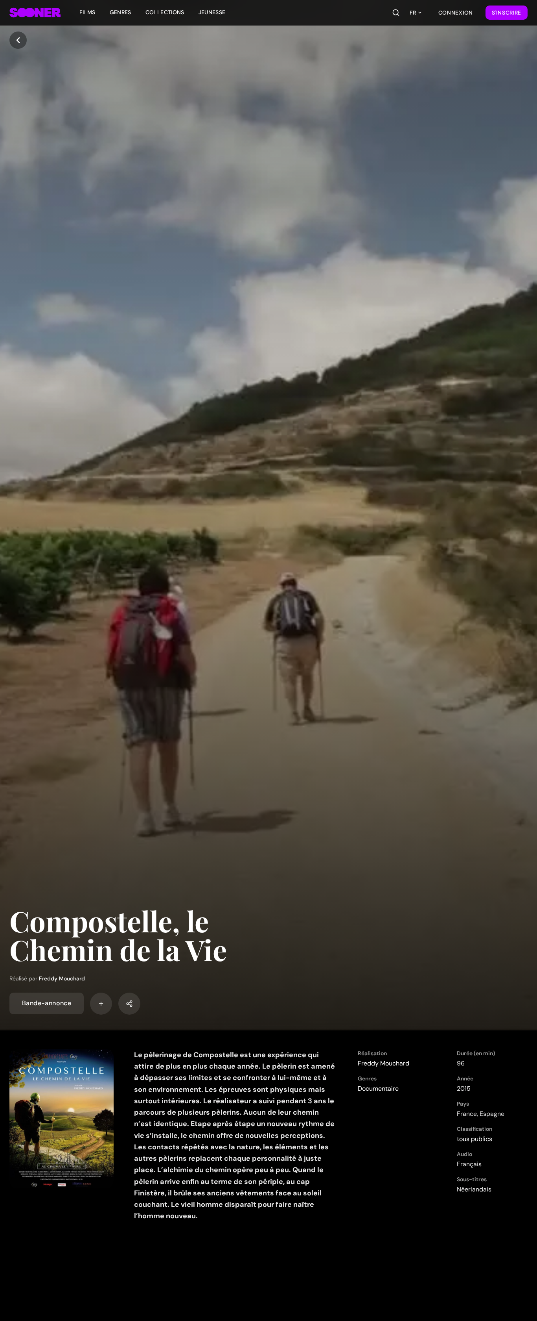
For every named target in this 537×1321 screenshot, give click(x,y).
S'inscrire (506, 12)
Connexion (455, 12)
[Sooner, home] (35, 12)
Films (87, 12)
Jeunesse (212, 12)
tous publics (474, 1139)
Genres (120, 12)
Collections (164, 12)
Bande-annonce (46, 1003)
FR (413, 12)
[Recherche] (396, 13)
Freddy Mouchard (62, 978)
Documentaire (378, 1088)
